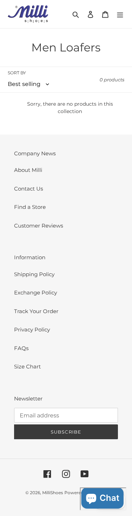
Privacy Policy (32, 329)
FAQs (21, 348)
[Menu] (120, 14)
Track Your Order (36, 311)
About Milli (28, 170)
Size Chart (27, 366)
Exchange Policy (35, 292)
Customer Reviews (38, 225)
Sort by (17, 72)
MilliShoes (52, 492)
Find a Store (30, 207)
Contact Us (28, 188)
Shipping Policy (34, 274)
